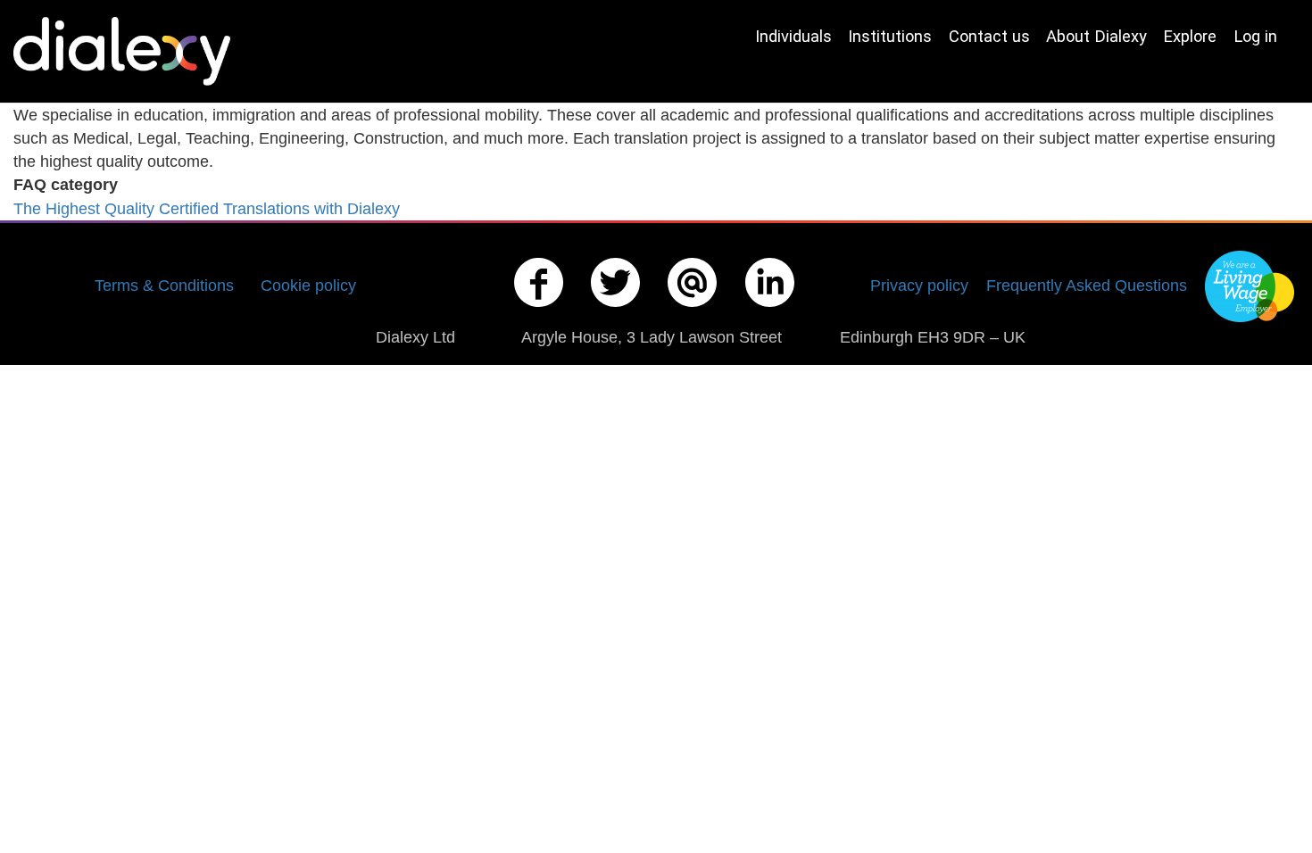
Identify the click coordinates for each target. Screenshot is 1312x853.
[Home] (128, 51)
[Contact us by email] (693, 310)
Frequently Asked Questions (1086, 285)
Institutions (890, 36)
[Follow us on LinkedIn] (770, 310)
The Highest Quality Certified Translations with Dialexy (206, 208)
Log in (1255, 36)
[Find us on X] (616, 310)
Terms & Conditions (164, 285)
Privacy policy (919, 285)
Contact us (989, 36)
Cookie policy (308, 285)
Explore (1190, 36)
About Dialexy (1096, 36)
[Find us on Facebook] (539, 310)
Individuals (793, 36)
